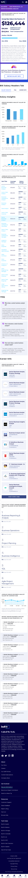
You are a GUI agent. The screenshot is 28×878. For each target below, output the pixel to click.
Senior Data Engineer (4, 280)
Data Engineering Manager (4, 270)
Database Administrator (5, 250)
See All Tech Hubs (6, 850)
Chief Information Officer (4, 285)
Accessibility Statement (14, 861)
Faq (15, 90)
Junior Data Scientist (4, 213)
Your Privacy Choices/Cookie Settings (14, 871)
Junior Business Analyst (3, 187)
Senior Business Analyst (3, 219)
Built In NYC (4, 840)
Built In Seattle (5, 846)
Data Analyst (4, 208)
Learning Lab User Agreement (14, 858)
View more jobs (14, 497)
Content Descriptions (7, 774)
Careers (3, 768)
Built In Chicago (5, 830)
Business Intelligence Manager (4, 236)
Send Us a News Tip (6, 793)
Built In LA (4, 837)
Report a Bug (5, 808)
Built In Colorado (5, 833)
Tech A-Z (3, 812)
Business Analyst (3, 203)
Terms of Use (14, 869)
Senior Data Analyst (4, 230)
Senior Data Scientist (4, 275)
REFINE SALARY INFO (14, 76)
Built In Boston (5, 827)
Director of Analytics (4, 264)
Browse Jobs (4, 815)
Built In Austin (5, 824)
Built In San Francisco (7, 843)
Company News (5, 778)
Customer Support (6, 802)
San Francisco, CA (16, 6)
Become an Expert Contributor (9, 790)
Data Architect (4, 255)
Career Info (23, 90)
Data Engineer (3, 245)
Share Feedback (5, 805)
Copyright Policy (14, 863)
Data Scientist (3, 259)
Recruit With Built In (7, 787)
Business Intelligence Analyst (4, 198)
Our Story (4, 765)
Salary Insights (6, 90)
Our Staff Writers (6, 771)
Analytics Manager (3, 241)
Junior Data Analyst (4, 193)
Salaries (4, 6)
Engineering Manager (4, 291)
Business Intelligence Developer (4, 225)
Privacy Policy (14, 866)
